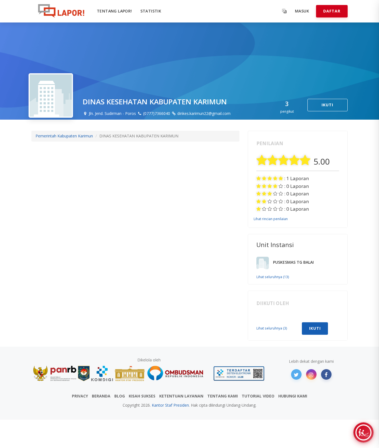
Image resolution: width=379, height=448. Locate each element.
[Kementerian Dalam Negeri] (84, 373)
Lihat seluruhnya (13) (272, 277)
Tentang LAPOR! (114, 11)
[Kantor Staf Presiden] (130, 373)
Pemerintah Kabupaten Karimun (64, 136)
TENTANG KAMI (222, 396)
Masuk (302, 11)
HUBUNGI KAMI (292, 396)
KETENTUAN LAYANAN (181, 396)
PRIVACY (80, 396)
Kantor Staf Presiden (170, 405)
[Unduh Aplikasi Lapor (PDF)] (239, 373)
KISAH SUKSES (142, 396)
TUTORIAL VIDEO (258, 396)
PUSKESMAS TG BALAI (293, 262)
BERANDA (101, 396)
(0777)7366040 (156, 113)
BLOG (119, 396)
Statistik (150, 11)
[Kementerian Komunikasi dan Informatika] (102, 373)
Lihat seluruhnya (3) (271, 328)
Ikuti (327, 104)
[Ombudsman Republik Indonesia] (178, 373)
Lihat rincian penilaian (271, 219)
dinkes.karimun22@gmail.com (203, 113)
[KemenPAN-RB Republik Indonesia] (54, 373)
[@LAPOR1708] (296, 374)
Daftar (331, 11)
